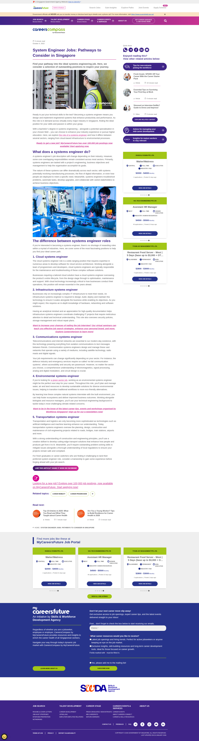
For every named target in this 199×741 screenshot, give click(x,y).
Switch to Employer (58, 7)
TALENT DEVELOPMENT (70, 706)
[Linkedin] (163, 724)
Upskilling (63, 714)
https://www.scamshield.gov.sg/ (142, 14)
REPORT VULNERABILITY (67, 733)
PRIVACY (51, 733)
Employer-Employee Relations (71, 717)
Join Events (143, 8)
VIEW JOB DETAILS (145, 188)
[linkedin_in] (141, 50)
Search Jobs (94, 8)
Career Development (67, 712)
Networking (37, 719)
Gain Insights (111, 8)
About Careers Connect (122, 714)
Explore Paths (127, 8)
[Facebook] (142, 724)
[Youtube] (156, 724)
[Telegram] (135, 724)
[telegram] (131, 50)
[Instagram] (149, 724)
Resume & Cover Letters (42, 712)
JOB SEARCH (39, 706)
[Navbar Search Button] (165, 20)
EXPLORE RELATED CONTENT (145, 119)
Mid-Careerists (92, 714)
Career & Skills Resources (123, 717)
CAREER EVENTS (119, 712)
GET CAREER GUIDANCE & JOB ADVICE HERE (143, 20)
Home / (37, 528)
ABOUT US (144, 706)
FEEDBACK (120, 724)
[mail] (147, 50)
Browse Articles (38, 21)
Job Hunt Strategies (40, 714)
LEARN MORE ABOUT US (49, 668)
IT (92, 494)
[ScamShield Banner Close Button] (165, 14)
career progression (78, 494)
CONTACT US (106, 724)
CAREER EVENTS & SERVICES (122, 707)
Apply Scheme (160, 7)
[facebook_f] (136, 50)
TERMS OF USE (38, 733)
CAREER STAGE (93, 706)
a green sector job (59, 380)
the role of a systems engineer (73, 135)
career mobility (59, 494)
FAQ (129, 724)
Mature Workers (92, 717)
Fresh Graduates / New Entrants (99, 712)
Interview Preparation (41, 717)
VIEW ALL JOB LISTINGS (99, 596)
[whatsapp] (125, 50)
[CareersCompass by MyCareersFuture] (41, 7)
